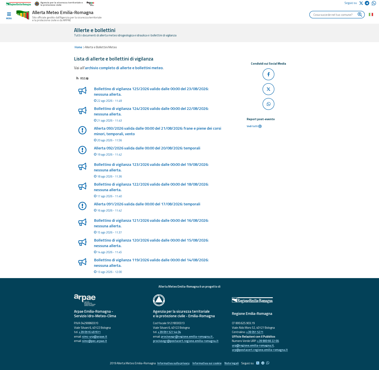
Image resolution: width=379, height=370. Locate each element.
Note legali (231, 363)
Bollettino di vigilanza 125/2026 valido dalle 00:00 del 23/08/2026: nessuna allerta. (151, 91)
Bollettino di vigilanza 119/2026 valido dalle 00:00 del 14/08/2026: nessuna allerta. (151, 262)
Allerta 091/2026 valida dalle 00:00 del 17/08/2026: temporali (147, 204)
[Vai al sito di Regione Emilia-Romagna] (268, 300)
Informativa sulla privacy (173, 363)
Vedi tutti (252, 126)
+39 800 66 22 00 (268, 341)
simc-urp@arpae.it (94, 336)
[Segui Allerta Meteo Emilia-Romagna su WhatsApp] (374, 4)
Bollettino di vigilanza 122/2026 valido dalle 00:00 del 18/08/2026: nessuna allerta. (151, 187)
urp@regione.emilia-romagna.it (253, 345)
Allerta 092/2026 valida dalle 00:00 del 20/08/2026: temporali (147, 148)
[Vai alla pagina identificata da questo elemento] (82, 95)
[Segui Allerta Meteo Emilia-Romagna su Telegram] (368, 4)
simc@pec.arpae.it (94, 341)
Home (78, 47)
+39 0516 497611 (90, 332)
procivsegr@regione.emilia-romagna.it (187, 336)
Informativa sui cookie (206, 363)
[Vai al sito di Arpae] (110, 300)
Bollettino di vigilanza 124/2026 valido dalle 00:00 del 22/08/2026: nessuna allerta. (151, 111)
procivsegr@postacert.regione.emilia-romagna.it (186, 341)
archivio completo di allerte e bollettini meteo (124, 68)
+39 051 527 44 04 (169, 332)
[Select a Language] (371, 14)
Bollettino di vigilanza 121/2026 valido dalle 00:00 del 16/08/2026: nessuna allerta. (151, 223)
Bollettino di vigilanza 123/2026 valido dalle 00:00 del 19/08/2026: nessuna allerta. (151, 167)
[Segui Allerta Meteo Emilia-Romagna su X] (362, 3)
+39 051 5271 (254, 332)
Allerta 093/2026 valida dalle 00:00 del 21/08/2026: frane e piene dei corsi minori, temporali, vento (157, 131)
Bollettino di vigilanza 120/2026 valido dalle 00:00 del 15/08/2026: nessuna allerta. (151, 243)
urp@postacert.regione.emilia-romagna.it (260, 349)
